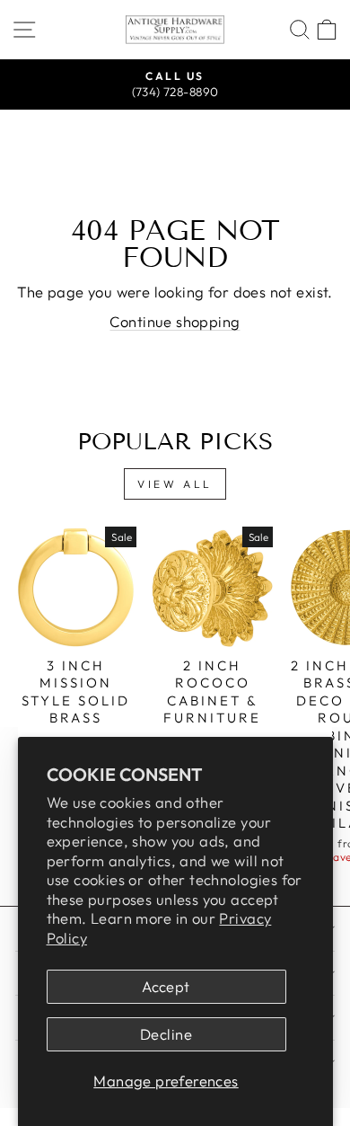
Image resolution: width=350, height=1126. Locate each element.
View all (175, 484)
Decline (166, 1033)
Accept (165, 986)
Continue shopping (174, 321)
